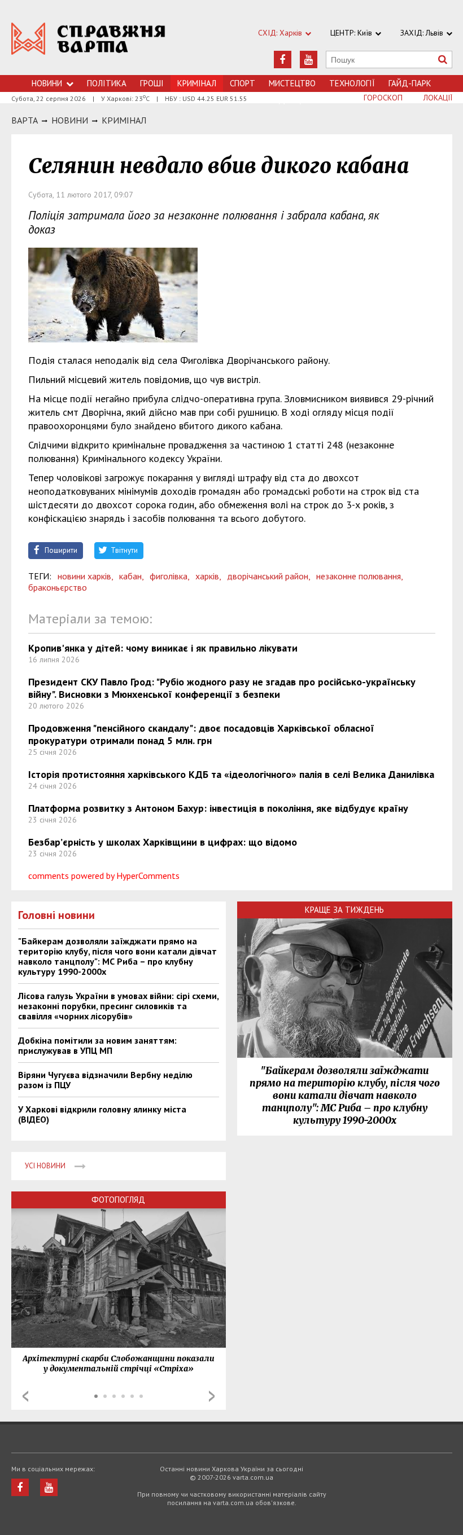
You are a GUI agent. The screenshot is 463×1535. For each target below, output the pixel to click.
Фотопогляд (118, 1199)
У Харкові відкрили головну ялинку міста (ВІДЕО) (102, 1114)
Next (212, 1396)
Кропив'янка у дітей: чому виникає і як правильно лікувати (163, 647)
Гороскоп (383, 98)
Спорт (242, 83)
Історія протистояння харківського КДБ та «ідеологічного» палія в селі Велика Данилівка (231, 774)
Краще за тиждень (344, 909)
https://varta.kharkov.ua (88, 44)
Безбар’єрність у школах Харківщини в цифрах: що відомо (162, 841)
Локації (437, 98)
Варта (24, 120)
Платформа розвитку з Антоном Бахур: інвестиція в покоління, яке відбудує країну (218, 808)
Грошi (152, 83)
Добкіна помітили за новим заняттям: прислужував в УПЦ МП (97, 1045)
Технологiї (352, 83)
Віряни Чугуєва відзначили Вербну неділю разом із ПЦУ (105, 1079)
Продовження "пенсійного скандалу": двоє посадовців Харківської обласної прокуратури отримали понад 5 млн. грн (201, 734)
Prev (25, 1396)
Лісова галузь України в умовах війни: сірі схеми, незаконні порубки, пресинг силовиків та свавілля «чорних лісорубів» (118, 1006)
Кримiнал (124, 120)
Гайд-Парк (409, 83)
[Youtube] (308, 59)
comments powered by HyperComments (104, 875)
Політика (106, 83)
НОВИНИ (69, 120)
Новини (47, 83)
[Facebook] (282, 59)
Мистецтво (292, 83)
